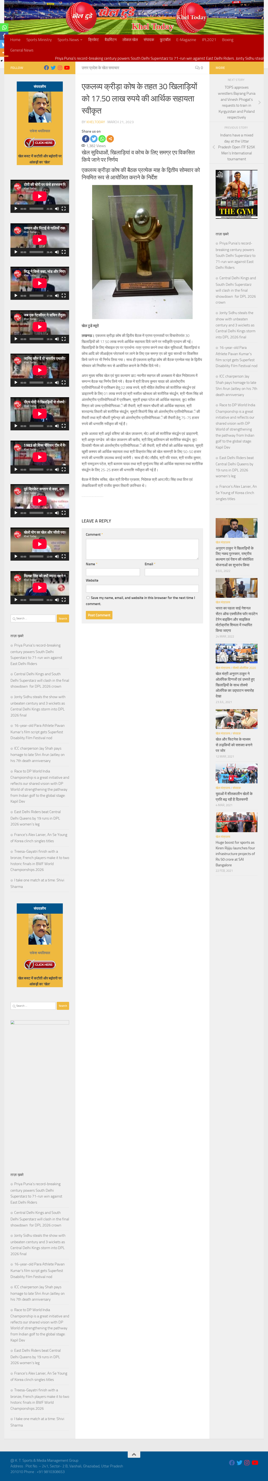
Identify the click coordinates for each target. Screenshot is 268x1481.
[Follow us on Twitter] (53, 67)
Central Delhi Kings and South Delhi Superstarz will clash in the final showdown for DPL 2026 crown (39, 680)
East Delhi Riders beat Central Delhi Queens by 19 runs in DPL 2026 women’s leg (35, 818)
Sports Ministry (39, 39)
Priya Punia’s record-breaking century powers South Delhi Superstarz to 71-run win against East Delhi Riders (235, 255)
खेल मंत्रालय (223, 542)
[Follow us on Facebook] (46, 67)
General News (22, 50)
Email (150, 564)
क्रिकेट (93, 39)
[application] (39, 196)
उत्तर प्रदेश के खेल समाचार (100, 67)
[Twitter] (94, 138)
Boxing (227, 39)
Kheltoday (95, 122)
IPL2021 (209, 39)
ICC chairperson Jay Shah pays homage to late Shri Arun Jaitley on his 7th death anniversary (37, 754)
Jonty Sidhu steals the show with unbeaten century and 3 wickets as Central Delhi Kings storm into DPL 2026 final (235, 324)
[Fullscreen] (64, 209)
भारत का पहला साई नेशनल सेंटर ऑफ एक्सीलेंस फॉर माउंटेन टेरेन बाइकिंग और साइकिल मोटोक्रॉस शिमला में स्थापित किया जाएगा (237, 619)
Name (91, 564)
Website (92, 580)
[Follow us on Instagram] (59, 67)
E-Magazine (186, 39)
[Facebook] (85, 138)
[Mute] (57, 209)
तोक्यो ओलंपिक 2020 (244, 668)
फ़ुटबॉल (165, 39)
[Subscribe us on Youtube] (66, 67)
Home (15, 39)
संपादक (149, 39)
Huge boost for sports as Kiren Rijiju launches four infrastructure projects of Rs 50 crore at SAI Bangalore (235, 853)
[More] (110, 138)
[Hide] (1, 60)
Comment (94, 534)
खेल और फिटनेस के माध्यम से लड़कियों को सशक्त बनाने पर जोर (234, 745)
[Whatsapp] (102, 138)
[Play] (16, 209)
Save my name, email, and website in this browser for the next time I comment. (140, 601)
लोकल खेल (130, 39)
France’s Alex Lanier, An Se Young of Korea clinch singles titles (236, 492)
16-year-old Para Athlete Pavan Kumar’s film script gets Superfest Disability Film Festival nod (37, 731)
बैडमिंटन (111, 39)
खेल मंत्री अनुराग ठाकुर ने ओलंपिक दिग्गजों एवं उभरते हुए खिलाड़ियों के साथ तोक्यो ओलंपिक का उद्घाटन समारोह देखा (235, 684)
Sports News (68, 39)
